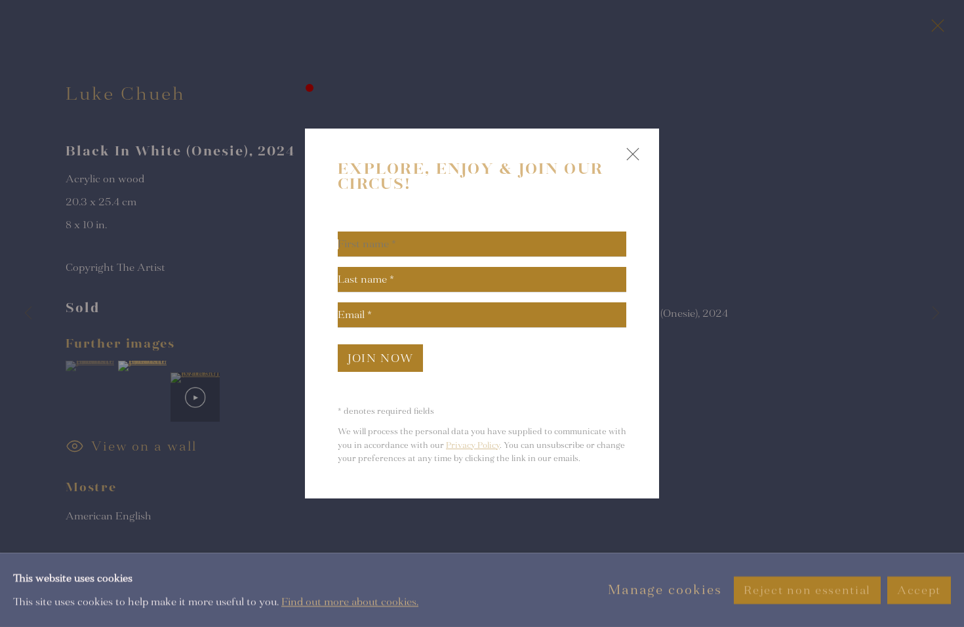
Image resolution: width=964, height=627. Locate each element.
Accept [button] (919, 590)
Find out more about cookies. (349, 601)
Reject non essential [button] (807, 590)
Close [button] (629, 159)
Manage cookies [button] (665, 590)
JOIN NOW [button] (380, 358)
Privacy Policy (473, 445)
